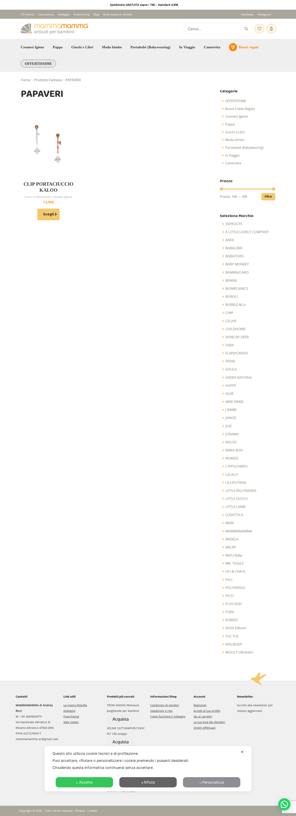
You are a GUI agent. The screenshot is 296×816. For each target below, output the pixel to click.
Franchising (81, 14)
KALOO (231, 442)
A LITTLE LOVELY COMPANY (247, 232)
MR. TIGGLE (234, 563)
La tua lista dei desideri (209, 722)
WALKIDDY (233, 644)
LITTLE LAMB (235, 507)
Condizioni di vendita (164, 705)
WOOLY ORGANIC (239, 652)
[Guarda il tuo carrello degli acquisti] (270, 27)
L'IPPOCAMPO (236, 466)
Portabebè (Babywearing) (150, 47)
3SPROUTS (233, 224)
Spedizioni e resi (161, 711)
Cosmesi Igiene (32, 47)
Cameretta (212, 47)
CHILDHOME (235, 329)
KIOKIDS (231, 458)
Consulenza (46, 14)
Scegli (48, 214)
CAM (229, 312)
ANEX (229, 240)
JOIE (228, 426)
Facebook (247, 14)
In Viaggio (187, 47)
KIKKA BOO (234, 450)
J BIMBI (231, 409)
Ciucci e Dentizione (37, 197)
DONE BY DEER (237, 337)
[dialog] (148, 768)
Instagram (264, 14)
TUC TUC (232, 636)
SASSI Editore (235, 628)
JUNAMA (232, 434)
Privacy (80, 811)
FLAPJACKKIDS (236, 353)
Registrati (200, 705)
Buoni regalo (249, 47)
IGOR (229, 393)
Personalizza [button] (213, 782)
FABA (229, 345)
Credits (92, 811)
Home (26, 80)
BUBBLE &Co (235, 304)
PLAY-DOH (233, 604)
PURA (229, 612)
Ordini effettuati (204, 728)
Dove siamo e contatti (117, 14)
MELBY (230, 547)
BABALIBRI (233, 248)
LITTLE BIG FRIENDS (240, 490)
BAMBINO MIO (237, 272)
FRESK (230, 361)
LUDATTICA (234, 515)
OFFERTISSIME (38, 63)
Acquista (121, 719)
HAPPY (230, 385)
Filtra (268, 196)
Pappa (58, 47)
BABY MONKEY (237, 264)
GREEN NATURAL (238, 377)
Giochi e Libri (82, 47)
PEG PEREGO (235, 587)
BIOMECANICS (236, 288)
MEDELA (231, 539)
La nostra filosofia (75, 705)
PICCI (229, 596)
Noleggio (64, 14)
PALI (228, 579)
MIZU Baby (233, 555)
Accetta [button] (85, 782)
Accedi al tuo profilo (207, 711)
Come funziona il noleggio (167, 716)
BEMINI (231, 280)
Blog (96, 14)
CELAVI (230, 321)
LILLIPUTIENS (235, 482)
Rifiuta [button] (149, 782)
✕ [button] (242, 752)
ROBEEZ (231, 620)
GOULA (231, 369)
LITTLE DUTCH (236, 498)
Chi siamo (27, 14)
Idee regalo (71, 722)
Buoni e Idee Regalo (240, 109)
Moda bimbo (112, 47)
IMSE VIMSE (234, 401)
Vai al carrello (203, 716)
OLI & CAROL (235, 571)
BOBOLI (231, 296)
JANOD (230, 418)
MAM (229, 523)
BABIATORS (234, 256)
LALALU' (231, 474)
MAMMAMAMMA (238, 531)
